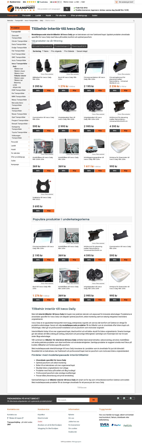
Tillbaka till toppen (15, 418)
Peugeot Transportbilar (20, 120)
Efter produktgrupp (79, 15)
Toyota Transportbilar (19, 132)
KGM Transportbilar (19, 90)
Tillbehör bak (18, 69)
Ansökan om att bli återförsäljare (50, 425)
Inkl (77, 2)
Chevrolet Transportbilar (17, 37)
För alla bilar (61, 15)
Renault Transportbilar (20, 124)
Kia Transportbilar (18, 93)
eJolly (15, 85)
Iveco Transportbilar (31, 20)
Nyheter (71, 415)
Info (38, 90)
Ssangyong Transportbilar (17, 128)
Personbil (26, 15)
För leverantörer (74, 425)
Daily (41, 20)
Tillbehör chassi (19, 71)
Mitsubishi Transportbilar (17, 110)
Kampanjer (15, 164)
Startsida (10, 20)
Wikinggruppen (76, 441)
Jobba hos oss (73, 422)
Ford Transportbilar (18, 54)
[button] (35, 2)
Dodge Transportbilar (19, 48)
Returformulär (43, 418)
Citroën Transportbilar (19, 41)
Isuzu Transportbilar (19, 60)
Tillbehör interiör (20, 76)
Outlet (94, 15)
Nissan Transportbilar (19, 114)
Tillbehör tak (18, 80)
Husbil (48, 15)
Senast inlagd (82, 51)
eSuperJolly (17, 87)
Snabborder (72, 432)
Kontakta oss (12, 415)
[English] (53, 2)
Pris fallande (69, 51)
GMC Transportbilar (19, 57)
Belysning (17, 83)
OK (93, 400)
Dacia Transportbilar (19, 44)
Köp (49, 90)
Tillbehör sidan (19, 78)
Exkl (83, 2)
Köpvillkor (41, 415)
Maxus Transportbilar (19, 100)
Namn (46, 51)
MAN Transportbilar (19, 97)
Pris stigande (56, 51)
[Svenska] (51, 2)
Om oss (71, 418)
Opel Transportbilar (18, 117)
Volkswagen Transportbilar (17, 137)
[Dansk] (56, 2)
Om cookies (72, 428)
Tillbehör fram (19, 73)
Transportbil (12, 15)
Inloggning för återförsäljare (48, 428)
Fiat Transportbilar (18, 51)
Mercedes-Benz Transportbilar (17, 104)
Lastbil (38, 15)
